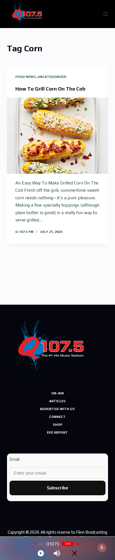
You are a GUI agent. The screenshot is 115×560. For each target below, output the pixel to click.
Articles (57, 401)
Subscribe (57, 487)
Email (14, 459)
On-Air (57, 393)
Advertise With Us (57, 409)
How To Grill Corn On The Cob (50, 89)
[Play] (41, 553)
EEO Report (57, 432)
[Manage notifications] (101, 547)
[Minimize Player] (74, 553)
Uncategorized (51, 77)
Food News (25, 77)
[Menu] (105, 14)
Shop (57, 425)
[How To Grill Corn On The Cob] (57, 136)
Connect (57, 417)
